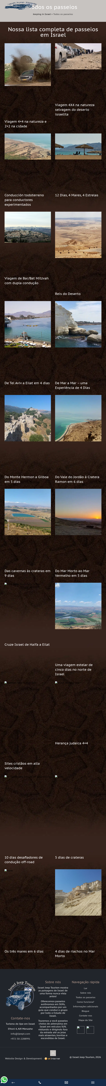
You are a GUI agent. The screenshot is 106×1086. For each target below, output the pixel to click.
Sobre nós (85, 992)
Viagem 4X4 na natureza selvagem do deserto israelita (75, 109)
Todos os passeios (85, 997)
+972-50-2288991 (20, 1038)
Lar (85, 988)
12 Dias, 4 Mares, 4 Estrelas (76, 195)
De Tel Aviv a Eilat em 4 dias (27, 383)
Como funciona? (85, 1001)
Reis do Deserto (68, 294)
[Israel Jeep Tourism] (21, 10)
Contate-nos (85, 1015)
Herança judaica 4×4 (71, 743)
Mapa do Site (86, 1020)
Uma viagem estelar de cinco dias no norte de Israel (74, 669)
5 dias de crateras (69, 857)
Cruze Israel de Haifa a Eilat (27, 644)
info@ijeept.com (20, 1033)
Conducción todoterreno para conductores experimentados (24, 200)
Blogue (85, 1011)
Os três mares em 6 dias (24, 951)
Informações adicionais (85, 1006)
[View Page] (66, 1082)
